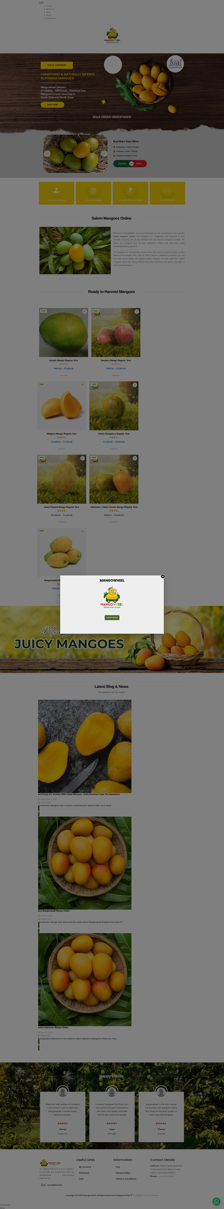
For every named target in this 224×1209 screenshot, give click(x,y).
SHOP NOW (112, 617)
